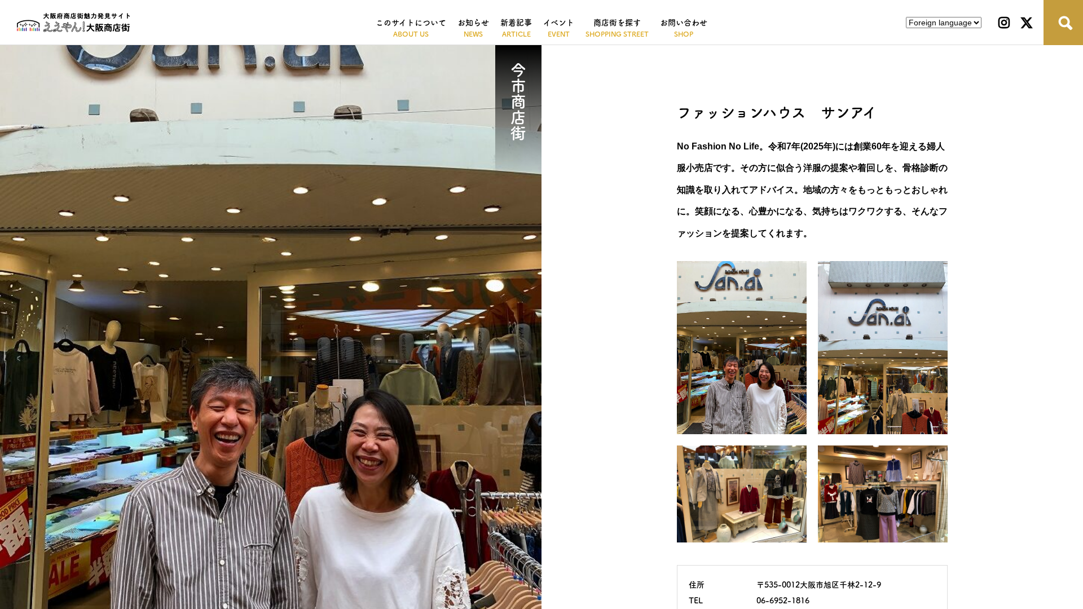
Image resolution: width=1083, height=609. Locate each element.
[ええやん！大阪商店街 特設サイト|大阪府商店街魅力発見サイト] (73, 22)
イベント (558, 23)
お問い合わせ (683, 23)
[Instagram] (1004, 22)
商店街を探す (617, 23)
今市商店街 (518, 101)
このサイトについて (411, 23)
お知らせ (473, 23)
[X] (1026, 22)
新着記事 (516, 23)
